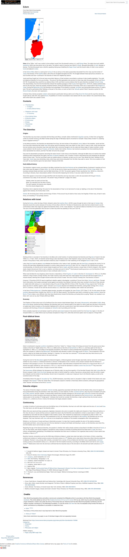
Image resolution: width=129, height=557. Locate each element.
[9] (66, 437)
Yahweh (97, 82)
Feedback (38, 2)
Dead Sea (84, 263)
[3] (69, 268)
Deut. (103, 80)
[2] (35, 195)
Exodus (74, 83)
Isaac (46, 145)
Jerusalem (78, 87)
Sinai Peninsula (69, 167)
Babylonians (46, 351)
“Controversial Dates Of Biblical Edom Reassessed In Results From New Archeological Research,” (63, 468)
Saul (93, 257)
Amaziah (58, 285)
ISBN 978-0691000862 (96, 451)
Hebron (86, 351)
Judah (93, 429)
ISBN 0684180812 (70, 487)
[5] (103, 363)
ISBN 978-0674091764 (90, 481)
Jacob (25, 73)
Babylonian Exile (38, 87)
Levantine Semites (79, 391)
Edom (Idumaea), (42, 455)
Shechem (51, 149)
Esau (50, 72)
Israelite (40, 73)
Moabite (79, 393)
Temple (34, 380)
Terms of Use (67, 544)
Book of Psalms (27, 294)
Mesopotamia (85, 302)
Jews (45, 418)
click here (71, 503)
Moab (80, 169)
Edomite (35, 12)
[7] (37, 380)
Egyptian (81, 137)
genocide (68, 265)
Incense (27, 304)
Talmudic (77, 89)
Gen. (89, 171)
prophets (25, 292)
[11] (103, 443)
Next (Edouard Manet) (100, 13)
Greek (79, 65)
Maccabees (40, 360)
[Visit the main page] (11, 2)
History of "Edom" (31, 513)
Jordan (36, 69)
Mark (29, 458)
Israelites (61, 203)
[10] (28, 443)
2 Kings (93, 169)
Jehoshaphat (89, 274)
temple (62, 311)
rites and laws (87, 365)
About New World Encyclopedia (10, 538)
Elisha (99, 275)
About (31, 2)
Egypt (65, 267)
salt (39, 311)
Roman (81, 63)
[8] (36, 432)
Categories (26, 522)
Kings (88, 284)
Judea (98, 370)
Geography (28, 524)
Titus (50, 378)
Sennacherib (72, 348)
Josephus (30, 457)
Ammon (91, 280)
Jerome (49, 382)
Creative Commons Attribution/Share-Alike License (29, 544)
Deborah (41, 308)
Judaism (45, 94)
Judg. (101, 82)
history (31, 508)
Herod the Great (83, 94)
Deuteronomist (88, 395)
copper (101, 441)
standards (26, 500)
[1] (38, 140)
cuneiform (44, 346)
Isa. (96, 171)
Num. (85, 83)
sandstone (26, 65)
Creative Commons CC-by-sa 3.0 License (61, 500)
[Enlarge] (42, 59)
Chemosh (87, 393)
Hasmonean (29, 370)
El (25, 393)
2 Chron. (101, 285)
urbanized (99, 440)
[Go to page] (127, 2)
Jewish (81, 365)
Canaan (45, 149)
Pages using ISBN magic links (33, 532)
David (88, 260)
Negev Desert (73, 67)
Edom (27, 508)
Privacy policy (10, 536)
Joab (43, 263)
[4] (77, 353)
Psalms (78, 290)
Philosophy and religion (31, 527)
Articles (25, 2)
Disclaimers (10, 539)
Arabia (99, 302)
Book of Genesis (54, 155)
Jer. (52, 292)
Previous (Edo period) (28, 13)
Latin (96, 65)
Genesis (25, 193)
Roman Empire (27, 91)
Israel (24, 69)
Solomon (63, 271)
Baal (27, 393)
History (27, 526)
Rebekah (69, 149)
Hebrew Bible (30, 72)
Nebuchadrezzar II (36, 290)
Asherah (31, 393)
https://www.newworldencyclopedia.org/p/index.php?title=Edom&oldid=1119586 (54, 520)
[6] (92, 365)
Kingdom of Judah (71, 274)
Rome (46, 95)
